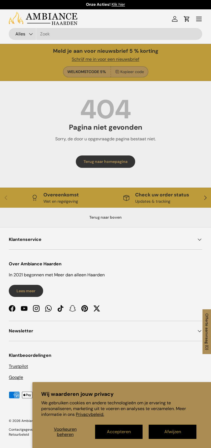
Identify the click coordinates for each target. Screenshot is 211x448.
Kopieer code (132, 71)
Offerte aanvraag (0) (206, 331)
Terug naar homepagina (105, 161)
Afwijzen (172, 432)
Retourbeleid (19, 434)
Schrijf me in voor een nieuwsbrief (105, 59)
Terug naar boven (105, 217)
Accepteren (119, 432)
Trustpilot (18, 366)
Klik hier (118, 4)
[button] (187, 19)
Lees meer (25, 290)
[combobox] (105, 34)
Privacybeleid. (90, 414)
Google (16, 377)
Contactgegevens (23, 429)
